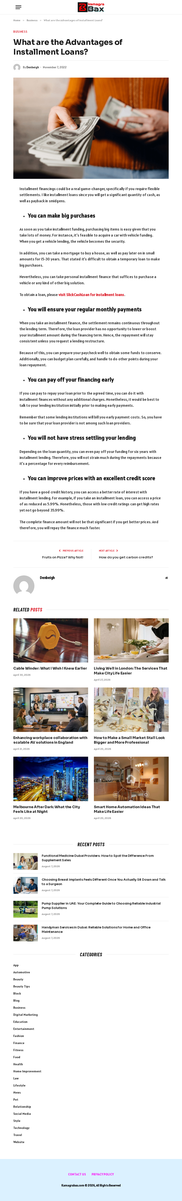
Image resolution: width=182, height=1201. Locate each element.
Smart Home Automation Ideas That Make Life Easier (127, 809)
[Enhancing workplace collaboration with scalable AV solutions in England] (50, 709)
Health (18, 1064)
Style (16, 1121)
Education (20, 1022)
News (17, 1092)
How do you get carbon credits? (126, 557)
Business (20, 32)
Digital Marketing (25, 1015)
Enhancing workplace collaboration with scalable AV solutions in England (50, 740)
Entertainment (23, 1029)
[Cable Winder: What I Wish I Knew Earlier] (50, 640)
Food (16, 1057)
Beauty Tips (21, 986)
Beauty (18, 979)
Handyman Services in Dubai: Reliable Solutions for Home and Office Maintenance (96, 929)
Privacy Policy (103, 1174)
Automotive (21, 972)
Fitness (18, 1050)
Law (16, 1078)
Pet (15, 1100)
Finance (18, 1043)
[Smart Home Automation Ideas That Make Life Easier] (131, 779)
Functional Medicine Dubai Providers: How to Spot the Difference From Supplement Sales (98, 858)
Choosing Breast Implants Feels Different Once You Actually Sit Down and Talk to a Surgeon (104, 882)
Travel (17, 1135)
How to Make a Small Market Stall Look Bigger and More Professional (129, 740)
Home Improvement (27, 1071)
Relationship (22, 1107)
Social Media (22, 1114)
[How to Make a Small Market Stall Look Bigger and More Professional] (131, 709)
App (16, 965)
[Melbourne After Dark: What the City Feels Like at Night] (50, 779)
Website (18, 1142)
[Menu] (18, 7)
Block (17, 993)
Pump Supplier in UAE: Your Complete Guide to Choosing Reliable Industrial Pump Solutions (101, 905)
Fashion (18, 1036)
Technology (21, 1128)
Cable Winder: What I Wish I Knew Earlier (50, 668)
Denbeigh (32, 67)
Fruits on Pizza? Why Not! (62, 557)
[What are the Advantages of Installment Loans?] (91, 128)
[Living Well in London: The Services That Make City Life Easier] (131, 640)
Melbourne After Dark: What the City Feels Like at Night (46, 809)
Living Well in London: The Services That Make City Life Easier (130, 671)
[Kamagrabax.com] (91, 7)
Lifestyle (19, 1085)
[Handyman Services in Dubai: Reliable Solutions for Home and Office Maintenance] (25, 933)
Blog (16, 1000)
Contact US (77, 1174)
